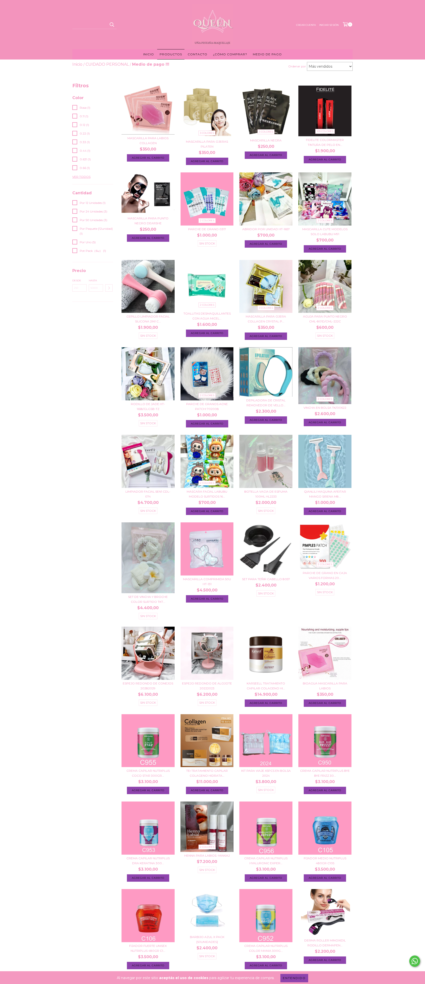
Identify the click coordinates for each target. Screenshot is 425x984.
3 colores (207, 133)
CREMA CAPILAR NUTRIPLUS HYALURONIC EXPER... (266, 860)
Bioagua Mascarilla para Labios (325, 685)
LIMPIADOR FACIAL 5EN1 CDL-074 (147, 494)
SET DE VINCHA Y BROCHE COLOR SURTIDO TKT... (148, 599)
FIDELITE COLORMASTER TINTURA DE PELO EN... (325, 142)
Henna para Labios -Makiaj (207, 855)
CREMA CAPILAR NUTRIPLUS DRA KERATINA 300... (148, 860)
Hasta (93, 280)
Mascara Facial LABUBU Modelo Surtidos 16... (207, 494)
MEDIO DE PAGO (267, 54)
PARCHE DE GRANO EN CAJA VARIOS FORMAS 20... (325, 575)
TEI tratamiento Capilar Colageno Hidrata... (207, 773)
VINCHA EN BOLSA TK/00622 (325, 407)
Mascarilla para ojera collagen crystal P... (266, 319)
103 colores (325, 131)
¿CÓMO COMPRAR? (230, 54)
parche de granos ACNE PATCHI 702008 (207, 406)
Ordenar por (297, 66)
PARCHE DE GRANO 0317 (207, 229)
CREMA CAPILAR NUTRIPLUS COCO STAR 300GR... (148, 773)
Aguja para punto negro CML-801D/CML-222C (325, 319)
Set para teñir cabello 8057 (266, 579)
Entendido (294, 978)
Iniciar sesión (329, 25)
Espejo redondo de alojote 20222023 (207, 685)
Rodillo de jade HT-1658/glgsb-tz (148, 406)
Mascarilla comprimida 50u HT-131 (207, 581)
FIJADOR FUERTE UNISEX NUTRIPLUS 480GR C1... (148, 948)
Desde (76, 280)
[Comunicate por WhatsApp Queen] (414, 961)
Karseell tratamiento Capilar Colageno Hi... (266, 685)
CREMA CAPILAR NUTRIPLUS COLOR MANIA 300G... (266, 948)
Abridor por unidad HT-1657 (266, 229)
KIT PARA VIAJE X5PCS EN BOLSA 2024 (266, 773)
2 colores (207, 220)
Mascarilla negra (266, 140)
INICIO (148, 54)
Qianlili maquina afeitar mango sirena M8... (325, 494)
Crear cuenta (306, 25)
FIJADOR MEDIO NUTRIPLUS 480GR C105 (325, 860)
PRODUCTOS (171, 54)
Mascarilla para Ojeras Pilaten (207, 144)
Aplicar (109, 288)
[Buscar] (112, 24)
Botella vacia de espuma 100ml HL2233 (266, 494)
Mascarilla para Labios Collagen (147, 140)
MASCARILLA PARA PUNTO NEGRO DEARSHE (148, 220)
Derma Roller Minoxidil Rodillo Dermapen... (325, 943)
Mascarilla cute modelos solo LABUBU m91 (325, 231)
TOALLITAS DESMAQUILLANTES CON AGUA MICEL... (207, 316)
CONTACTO (197, 54)
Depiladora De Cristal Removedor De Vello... (266, 402)
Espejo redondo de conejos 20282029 (148, 685)
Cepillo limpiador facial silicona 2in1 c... (148, 319)
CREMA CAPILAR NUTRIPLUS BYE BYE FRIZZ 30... (325, 773)
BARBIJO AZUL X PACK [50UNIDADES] (207, 939)
